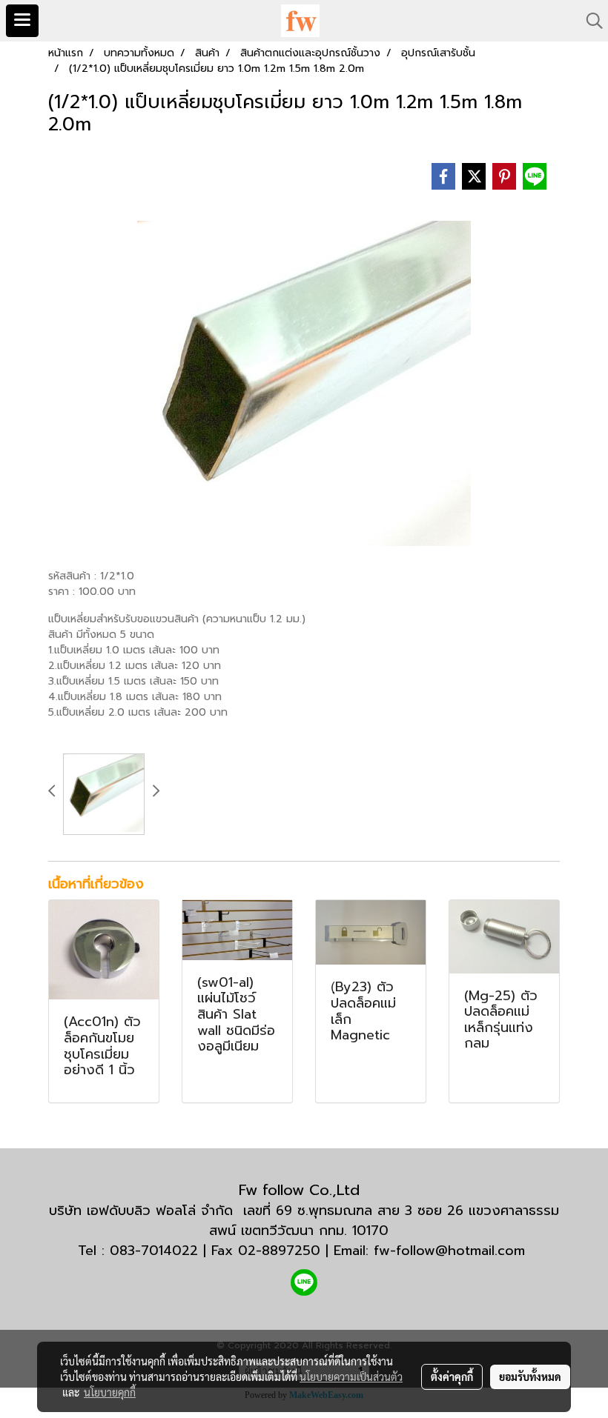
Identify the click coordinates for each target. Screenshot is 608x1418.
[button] (589, 21)
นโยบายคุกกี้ (110, 1392)
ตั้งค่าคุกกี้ (452, 1376)
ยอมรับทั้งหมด (530, 1376)
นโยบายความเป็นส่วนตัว (351, 1376)
